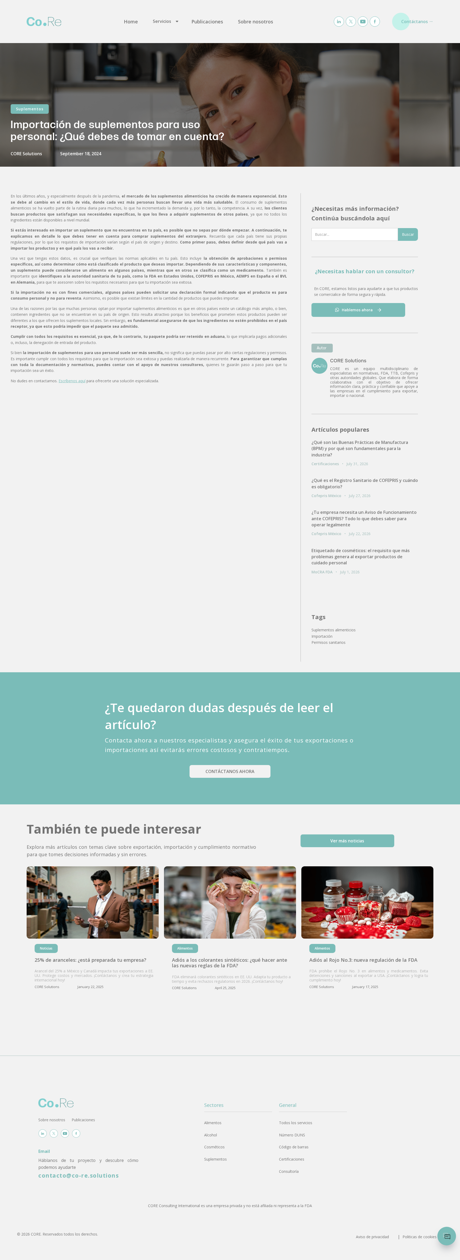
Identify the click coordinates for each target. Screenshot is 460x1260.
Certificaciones (291, 1159)
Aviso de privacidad (372, 1236)
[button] (164, 21)
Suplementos (29, 108)
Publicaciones (207, 21)
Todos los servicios (295, 1122)
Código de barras (294, 1146)
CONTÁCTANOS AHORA (230, 771)
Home (131, 21)
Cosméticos (214, 1146)
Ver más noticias (347, 841)
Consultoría (289, 1171)
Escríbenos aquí (72, 380)
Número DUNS (292, 1134)
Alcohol (210, 1134)
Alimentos (212, 1122)
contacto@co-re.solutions (78, 1175)
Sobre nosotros (255, 21)
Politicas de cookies (419, 1236)
